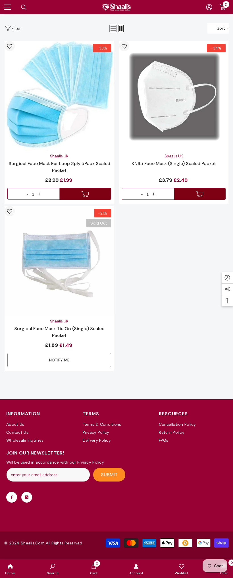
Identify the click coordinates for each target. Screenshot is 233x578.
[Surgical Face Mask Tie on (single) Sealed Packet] (59, 261)
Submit (109, 475)
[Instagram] (26, 497)
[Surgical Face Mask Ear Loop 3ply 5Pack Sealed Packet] (59, 96)
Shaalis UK (59, 156)
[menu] (7, 7)
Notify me (59, 360)
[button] (113, 28)
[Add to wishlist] (10, 46)
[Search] (23, 7)
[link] (52, 568)
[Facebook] (11, 497)
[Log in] (209, 7)
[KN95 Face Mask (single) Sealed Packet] (173, 96)
